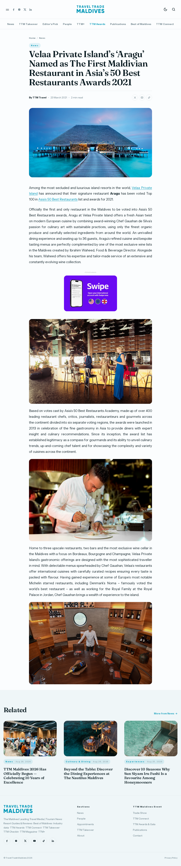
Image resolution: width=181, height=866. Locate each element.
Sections (83, 806)
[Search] (173, 9)
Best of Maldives (141, 24)
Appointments (85, 824)
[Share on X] (135, 97)
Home (32, 38)
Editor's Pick (50, 24)
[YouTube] (34, 841)
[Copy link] (149, 97)
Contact (137, 835)
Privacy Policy (171, 857)
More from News (164, 713)
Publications (118, 24)
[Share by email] (142, 97)
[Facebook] (13, 9)
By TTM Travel (37, 97)
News (10, 24)
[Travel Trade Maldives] (18, 809)
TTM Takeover (28, 24)
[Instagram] (19, 9)
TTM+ (80, 24)
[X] (25, 9)
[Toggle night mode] (165, 9)
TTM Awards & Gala (144, 824)
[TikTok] (43, 841)
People (67, 24)
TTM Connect (165, 24)
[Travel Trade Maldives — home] (90, 9)
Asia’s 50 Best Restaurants (58, 199)
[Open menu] (7, 9)
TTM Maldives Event (147, 806)
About (80, 835)
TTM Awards (97, 24)
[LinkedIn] (30, 9)
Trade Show (140, 813)
